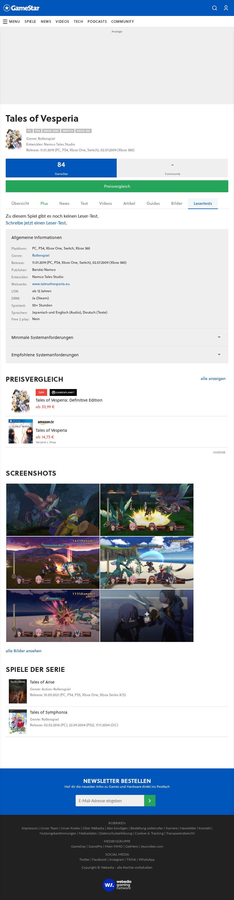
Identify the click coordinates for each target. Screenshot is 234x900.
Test (84, 203)
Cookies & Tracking (149, 833)
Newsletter (188, 828)
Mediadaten (88, 833)
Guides (153, 203)
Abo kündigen (117, 828)
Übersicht (20, 203)
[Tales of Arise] (18, 691)
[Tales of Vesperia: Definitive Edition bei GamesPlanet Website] (21, 401)
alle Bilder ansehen (23, 651)
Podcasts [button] (97, 21)
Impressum (30, 828)
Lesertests (203, 203)
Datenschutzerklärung (115, 833)
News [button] (46, 21)
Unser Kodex (70, 828)
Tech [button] (78, 21)
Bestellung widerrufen (146, 828)
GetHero (131, 846)
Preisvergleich (117, 186)
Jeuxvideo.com (152, 846)
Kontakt (205, 828)
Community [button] (122, 21)
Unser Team (49, 828)
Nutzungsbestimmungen (58, 833)
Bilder (176, 203)
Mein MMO (114, 846)
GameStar (78, 846)
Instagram (116, 859)
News (64, 203)
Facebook (99, 859)
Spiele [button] (30, 21)
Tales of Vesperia (51, 430)
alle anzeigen (213, 378)
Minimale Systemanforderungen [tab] (42, 337)
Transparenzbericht (180, 833)
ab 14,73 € (45, 437)
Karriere (171, 828)
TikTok (131, 859)
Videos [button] (62, 21)
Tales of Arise (42, 682)
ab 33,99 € (45, 407)
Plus (44, 203)
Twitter (84, 859)
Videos (105, 203)
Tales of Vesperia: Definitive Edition (69, 400)
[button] (214, 8)
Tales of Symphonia (48, 712)
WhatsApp (147, 859)
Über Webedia (93, 828)
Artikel (129, 203)
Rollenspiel (40, 255)
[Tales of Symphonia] (18, 721)
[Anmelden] (150, 800)
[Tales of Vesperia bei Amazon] (21, 431)
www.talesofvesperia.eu (51, 283)
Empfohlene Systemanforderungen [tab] (45, 355)
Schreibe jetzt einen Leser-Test (36, 222)
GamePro (95, 846)
